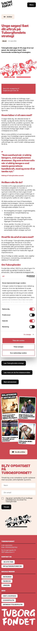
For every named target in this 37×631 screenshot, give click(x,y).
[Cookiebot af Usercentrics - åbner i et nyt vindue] (26, 276)
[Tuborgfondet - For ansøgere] (7, 4)
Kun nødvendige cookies (18, 353)
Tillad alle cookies (18, 340)
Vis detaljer (27, 334)
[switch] (32, 314)
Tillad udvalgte (18, 347)
